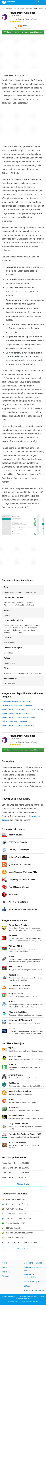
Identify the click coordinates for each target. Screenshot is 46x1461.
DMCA (27, 1286)
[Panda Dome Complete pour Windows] (5, 17)
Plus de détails (23, 1184)
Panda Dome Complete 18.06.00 (15, 1173)
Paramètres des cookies (34, 1290)
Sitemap (5, 1276)
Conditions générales (33, 1263)
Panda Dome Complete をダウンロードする (20, 709)
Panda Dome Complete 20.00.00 (15, 1163)
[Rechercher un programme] (38, 2)
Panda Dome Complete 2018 (14, 1177)
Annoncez (6, 1272)
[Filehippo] (8, 2)
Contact (5, 1267)
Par (16, 19)
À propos (5, 1263)
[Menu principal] (43, 2)
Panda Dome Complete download (16, 725)
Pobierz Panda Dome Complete (15, 713)
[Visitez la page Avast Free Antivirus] (23, 27)
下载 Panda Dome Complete (14, 721)
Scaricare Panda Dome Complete (16, 701)
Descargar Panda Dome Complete (16, 705)
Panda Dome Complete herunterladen (18, 717)
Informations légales (32, 1281)
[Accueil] (3, 8)
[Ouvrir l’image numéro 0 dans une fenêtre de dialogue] (20, 525)
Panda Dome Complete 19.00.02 (15, 1168)
